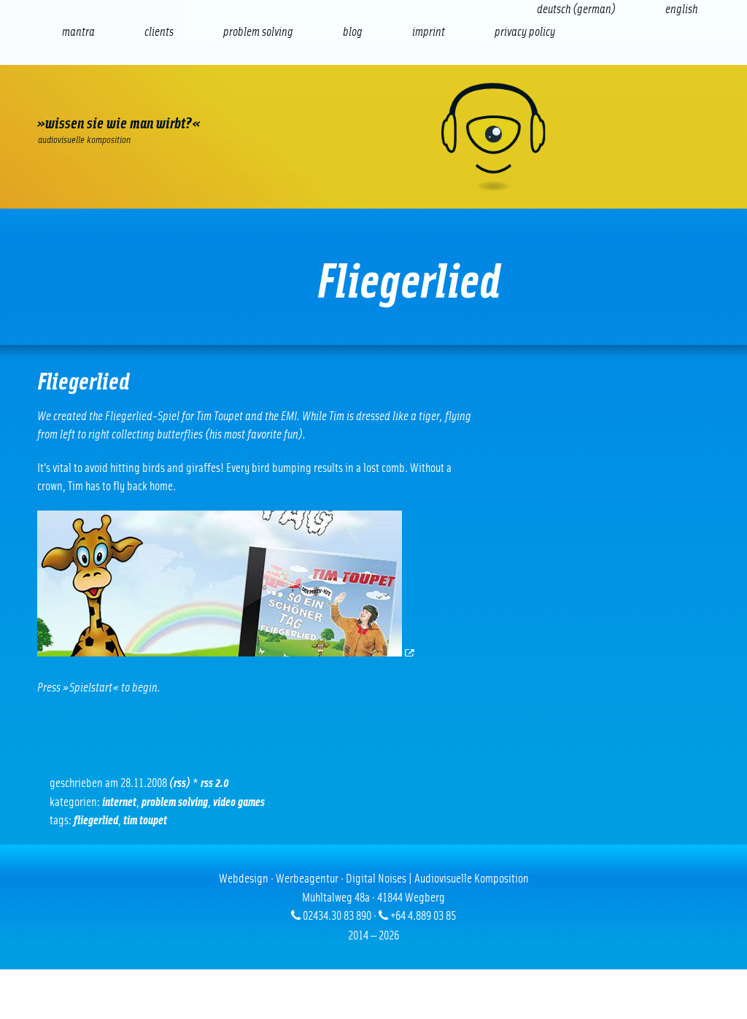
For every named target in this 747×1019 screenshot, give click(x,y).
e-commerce (131, 99)
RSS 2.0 (215, 783)
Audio (254, 99)
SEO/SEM (192, 99)
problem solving (175, 802)
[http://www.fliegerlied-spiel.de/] (227, 652)
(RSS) (179, 783)
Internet (68, 99)
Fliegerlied (96, 820)
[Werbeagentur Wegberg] (373, 137)
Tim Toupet (145, 820)
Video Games (239, 802)
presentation (316, 99)
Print (379, 99)
